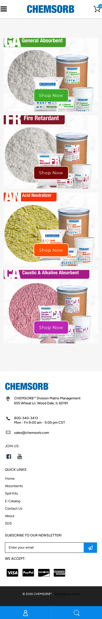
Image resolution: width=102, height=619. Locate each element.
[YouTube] (20, 456)
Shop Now (51, 95)
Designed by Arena (67, 594)
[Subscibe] (90, 547)
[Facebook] (9, 456)
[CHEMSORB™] (51, 9)
